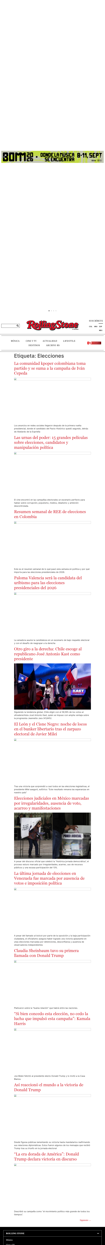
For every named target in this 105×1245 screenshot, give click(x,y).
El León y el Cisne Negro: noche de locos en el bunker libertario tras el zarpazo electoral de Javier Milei (50, 729)
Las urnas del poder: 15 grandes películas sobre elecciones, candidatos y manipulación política (51, 442)
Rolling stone (15, 1233)
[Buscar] (18, 326)
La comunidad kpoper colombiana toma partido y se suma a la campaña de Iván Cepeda (50, 368)
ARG (95, 326)
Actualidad (50, 341)
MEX (100, 330)
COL (90, 326)
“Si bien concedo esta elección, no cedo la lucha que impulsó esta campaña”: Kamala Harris (52, 1018)
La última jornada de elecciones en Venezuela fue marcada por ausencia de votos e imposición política (49, 878)
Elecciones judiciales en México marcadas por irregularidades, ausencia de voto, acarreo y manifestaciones (51, 803)
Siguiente (85, 1220)
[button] (4, 157)
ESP (100, 326)
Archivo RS (53, 345)
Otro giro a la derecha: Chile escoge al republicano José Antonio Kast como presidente (48, 654)
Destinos (34, 345)
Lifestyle (69, 341)
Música (15, 341)
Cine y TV (31, 341)
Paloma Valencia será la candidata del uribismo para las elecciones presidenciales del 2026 (48, 583)
